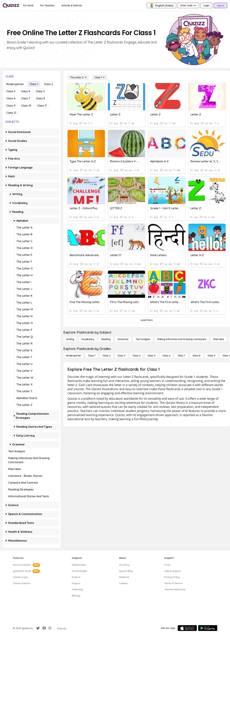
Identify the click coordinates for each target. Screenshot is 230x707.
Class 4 (25, 91)
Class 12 (11, 112)
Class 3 (10, 91)
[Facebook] (44, 628)
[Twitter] (38, 628)
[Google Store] (207, 628)
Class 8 (40, 98)
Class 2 (48, 84)
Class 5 (40, 91)
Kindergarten (15, 84)
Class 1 (34, 84)
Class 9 (10, 105)
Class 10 (26, 105)
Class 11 (42, 105)
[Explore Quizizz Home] (11, 5)
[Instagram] (49, 628)
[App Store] (187, 628)
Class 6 (10, 98)
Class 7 (25, 98)
